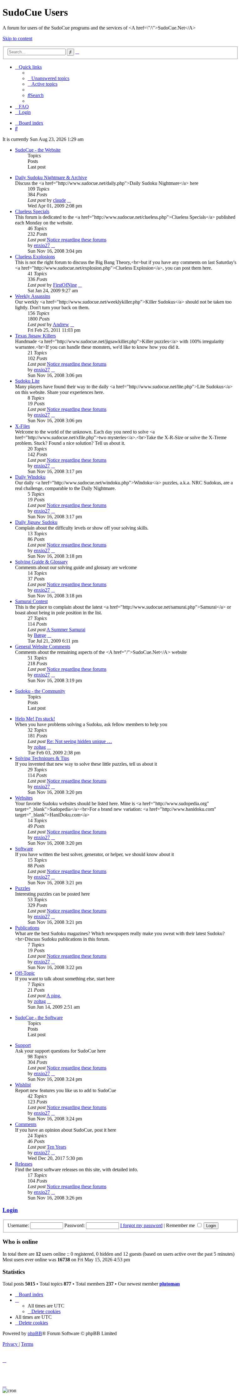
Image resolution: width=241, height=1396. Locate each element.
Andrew (61, 324)
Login (10, 1210)
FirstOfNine (65, 285)
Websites (24, 797)
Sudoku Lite (27, 381)
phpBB (35, 1333)
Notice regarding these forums (76, 239)
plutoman (169, 1283)
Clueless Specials (32, 211)
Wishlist (23, 1084)
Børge (40, 635)
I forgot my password (141, 1225)
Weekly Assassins (32, 296)
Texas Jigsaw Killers (35, 335)
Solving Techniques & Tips (42, 758)
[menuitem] (48, 78)
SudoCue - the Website (38, 150)
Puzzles (22, 888)
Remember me (181, 1225)
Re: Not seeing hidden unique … (79, 741)
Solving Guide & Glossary (41, 561)
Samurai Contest (31, 601)
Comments (25, 1124)
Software (24, 848)
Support (23, 1045)
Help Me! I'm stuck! (35, 718)
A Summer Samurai (65, 629)
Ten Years (56, 1147)
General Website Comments (42, 646)
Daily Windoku (30, 477)
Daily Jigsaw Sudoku (36, 522)
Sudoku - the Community (40, 691)
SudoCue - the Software (39, 1017)
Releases (23, 1164)
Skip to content (17, 38)
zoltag (40, 747)
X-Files (22, 426)
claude (59, 200)
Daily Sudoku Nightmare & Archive (51, 177)
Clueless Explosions (35, 256)
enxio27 (42, 245)
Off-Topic (25, 973)
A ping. (53, 995)
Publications (27, 927)
